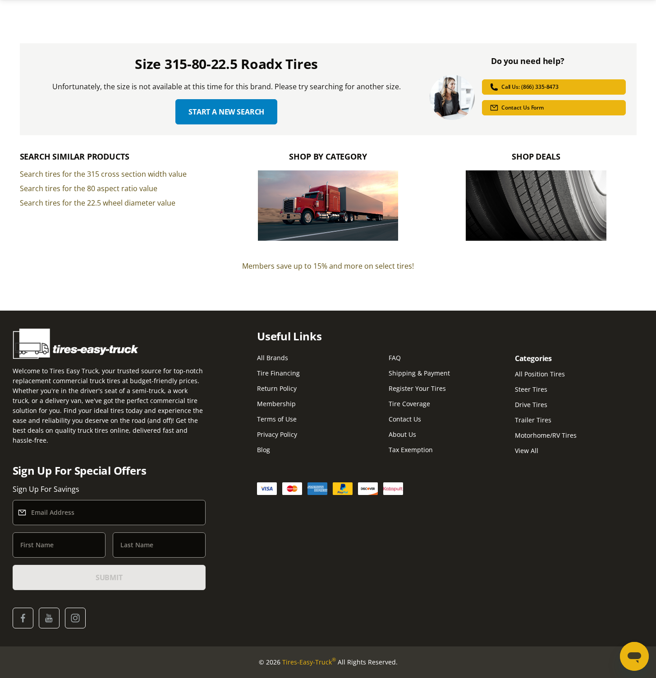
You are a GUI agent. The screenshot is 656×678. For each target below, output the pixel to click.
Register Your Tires (417, 388)
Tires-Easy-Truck (309, 661)
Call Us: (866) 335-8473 (530, 87)
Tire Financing (278, 373)
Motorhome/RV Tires (546, 435)
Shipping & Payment (419, 373)
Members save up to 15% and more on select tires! (328, 266)
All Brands (272, 357)
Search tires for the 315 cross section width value (103, 174)
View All (526, 450)
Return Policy (277, 388)
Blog (263, 449)
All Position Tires (540, 374)
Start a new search (226, 112)
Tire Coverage (409, 403)
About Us (402, 434)
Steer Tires (531, 389)
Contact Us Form (522, 107)
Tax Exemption (411, 449)
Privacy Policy (277, 434)
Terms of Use (277, 419)
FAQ (395, 357)
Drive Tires (531, 404)
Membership (276, 403)
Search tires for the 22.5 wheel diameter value (97, 202)
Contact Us (405, 419)
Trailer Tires (533, 420)
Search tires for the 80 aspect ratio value (88, 188)
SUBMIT (109, 577)
